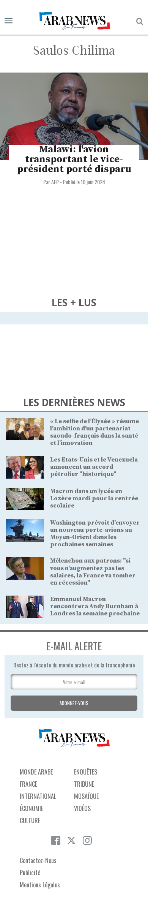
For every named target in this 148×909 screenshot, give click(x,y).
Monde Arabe (36, 771)
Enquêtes (85, 771)
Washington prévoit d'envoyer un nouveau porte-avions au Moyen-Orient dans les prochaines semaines (95, 534)
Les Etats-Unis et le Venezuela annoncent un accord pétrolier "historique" (94, 467)
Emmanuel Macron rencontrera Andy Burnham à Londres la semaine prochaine (95, 606)
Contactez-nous (38, 860)
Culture (30, 820)
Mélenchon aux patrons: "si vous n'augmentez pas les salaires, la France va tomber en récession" (92, 572)
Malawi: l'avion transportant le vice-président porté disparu (74, 159)
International (38, 796)
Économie (31, 808)
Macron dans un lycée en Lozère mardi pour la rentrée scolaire (94, 498)
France (28, 784)
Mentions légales (40, 884)
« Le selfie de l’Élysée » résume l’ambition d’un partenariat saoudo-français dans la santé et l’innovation (94, 432)
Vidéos (82, 808)
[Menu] (9, 21)
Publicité (30, 872)
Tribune (84, 784)
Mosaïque (86, 796)
